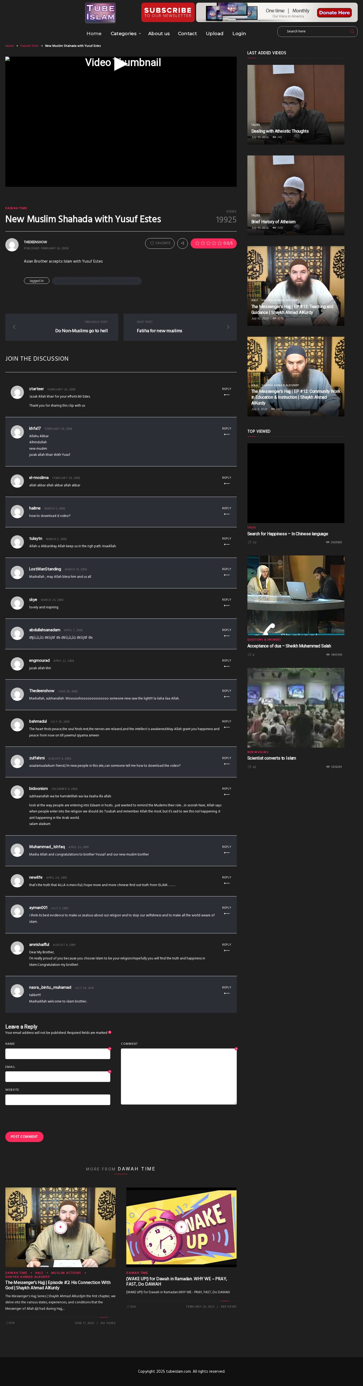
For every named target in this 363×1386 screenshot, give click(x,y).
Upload (214, 33)
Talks (255, 125)
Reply (226, 389)
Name (57, 1044)
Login (239, 33)
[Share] (182, 243)
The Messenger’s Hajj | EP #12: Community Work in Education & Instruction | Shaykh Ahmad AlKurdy (295, 397)
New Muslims (257, 752)
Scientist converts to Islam (271, 758)
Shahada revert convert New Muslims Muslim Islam (97, 281)
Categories (124, 33)
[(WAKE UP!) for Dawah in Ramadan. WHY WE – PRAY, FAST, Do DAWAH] (181, 1227)
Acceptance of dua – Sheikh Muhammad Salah (289, 645)
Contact (187, 33)
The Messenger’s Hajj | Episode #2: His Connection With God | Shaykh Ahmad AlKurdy (58, 1285)
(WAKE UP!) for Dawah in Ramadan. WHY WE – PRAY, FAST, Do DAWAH (176, 1281)
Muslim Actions (66, 1273)
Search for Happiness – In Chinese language (287, 533)
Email (57, 1067)
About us (159, 33)
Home (94, 33)
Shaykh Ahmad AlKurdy (27, 1277)
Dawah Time (29, 46)
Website (12, 1090)
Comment (179, 1044)
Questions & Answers (264, 640)
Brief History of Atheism (273, 221)
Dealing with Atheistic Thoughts (280, 131)
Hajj (39, 1273)
